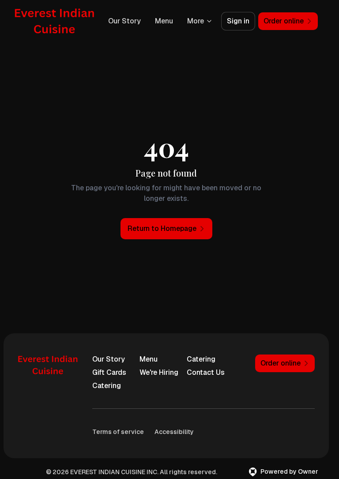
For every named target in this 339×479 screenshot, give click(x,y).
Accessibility (174, 432)
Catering (201, 359)
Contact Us (206, 372)
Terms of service (118, 432)
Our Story (124, 21)
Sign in (238, 21)
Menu (164, 21)
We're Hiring (158, 372)
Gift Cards (109, 372)
